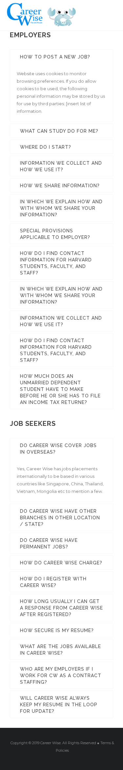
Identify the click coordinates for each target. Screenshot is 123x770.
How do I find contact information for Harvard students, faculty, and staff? (56, 263)
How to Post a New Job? (55, 56)
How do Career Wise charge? (61, 562)
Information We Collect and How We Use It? (61, 166)
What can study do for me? (59, 131)
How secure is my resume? (57, 630)
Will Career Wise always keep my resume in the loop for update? (58, 704)
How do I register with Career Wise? (53, 582)
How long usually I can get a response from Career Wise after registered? (61, 608)
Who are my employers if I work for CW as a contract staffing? (60, 675)
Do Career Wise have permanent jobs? (49, 543)
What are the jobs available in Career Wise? (60, 650)
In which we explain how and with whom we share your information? (61, 208)
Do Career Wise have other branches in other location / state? (60, 518)
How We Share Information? (60, 185)
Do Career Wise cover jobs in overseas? (58, 449)
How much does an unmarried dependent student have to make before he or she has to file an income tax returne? (60, 389)
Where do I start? (45, 147)
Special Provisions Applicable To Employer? (55, 234)
